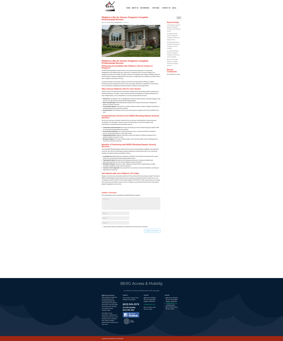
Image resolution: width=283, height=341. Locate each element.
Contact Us (166, 8)
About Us (135, 8)
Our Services (144, 8)
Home (128, 8)
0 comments (126, 22)
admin (104, 22)
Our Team (155, 8)
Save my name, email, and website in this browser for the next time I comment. (125, 226)
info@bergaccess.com (149, 304)
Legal (174, 8)
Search (178, 17)
